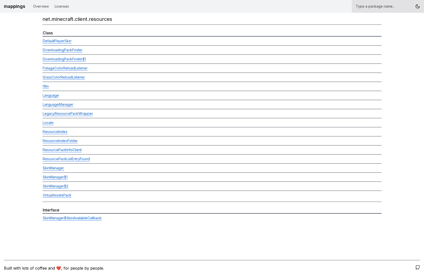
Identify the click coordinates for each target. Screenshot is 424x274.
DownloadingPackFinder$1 (64, 59)
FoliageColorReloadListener (65, 68)
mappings (14, 6)
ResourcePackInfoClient (62, 150)
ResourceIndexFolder (60, 141)
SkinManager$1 (55, 177)
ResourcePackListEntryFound (66, 159)
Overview (41, 6)
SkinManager (53, 168)
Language (51, 95)
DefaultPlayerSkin (57, 41)
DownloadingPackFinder (62, 50)
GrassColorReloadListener (64, 77)
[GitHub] (417, 268)
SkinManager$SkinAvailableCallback (72, 218)
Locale (48, 122)
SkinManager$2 (55, 186)
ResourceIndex (55, 132)
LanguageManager (58, 104)
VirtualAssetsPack (57, 195)
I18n (46, 86)
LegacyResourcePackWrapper (68, 113)
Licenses (62, 6)
